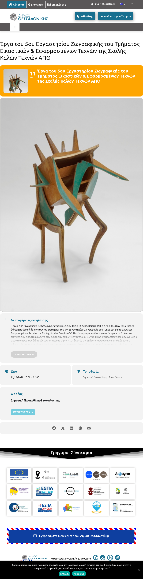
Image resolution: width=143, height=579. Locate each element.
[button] (132, 4)
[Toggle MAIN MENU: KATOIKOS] (15, 27)
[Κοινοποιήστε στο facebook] (54, 428)
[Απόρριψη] (138, 570)
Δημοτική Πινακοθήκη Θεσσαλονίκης (35, 400)
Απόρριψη (79, 574)
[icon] (95, 559)
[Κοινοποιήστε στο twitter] (62, 428)
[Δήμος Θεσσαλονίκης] (31, 17)
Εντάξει (64, 574)
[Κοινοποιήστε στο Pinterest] (80, 428)
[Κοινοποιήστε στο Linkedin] (71, 428)
